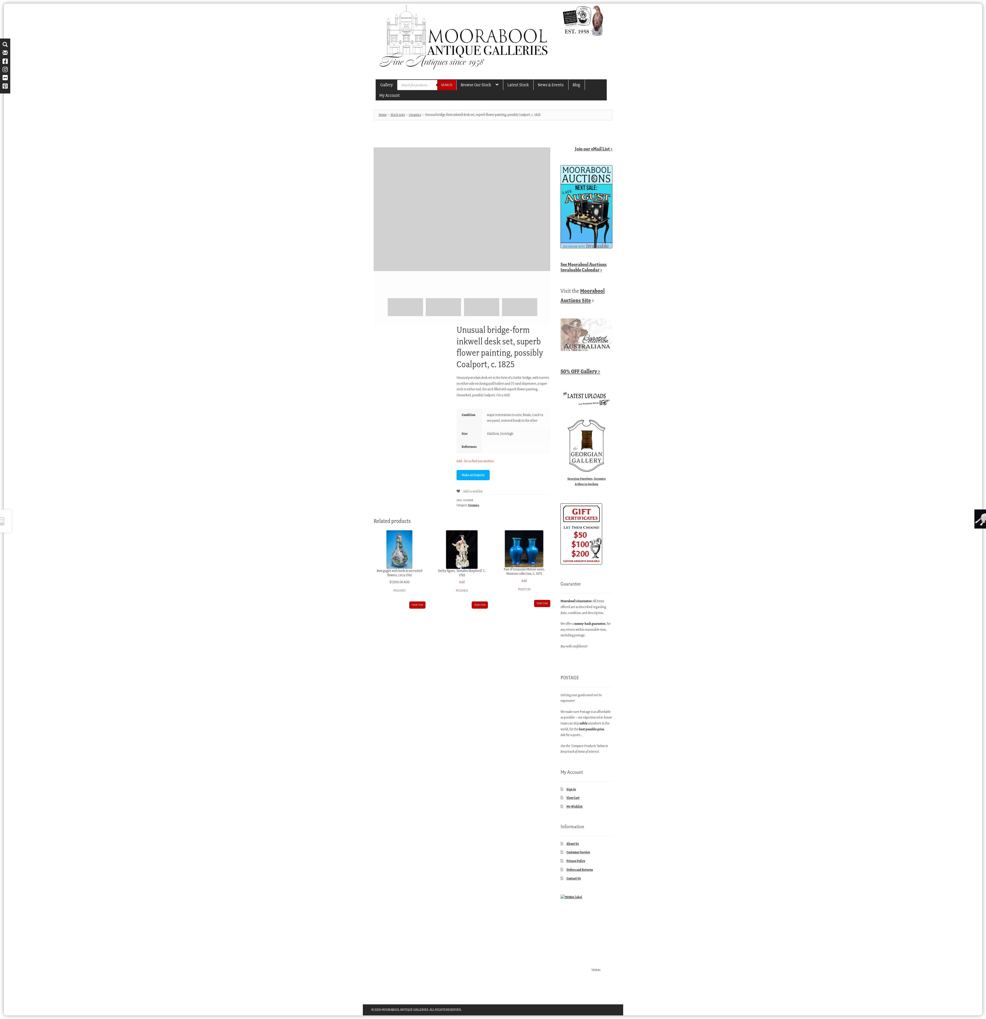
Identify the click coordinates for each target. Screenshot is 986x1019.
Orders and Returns (579, 870)
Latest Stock (518, 84)
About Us (572, 844)
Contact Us (573, 878)
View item (417, 604)
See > (584, 267)
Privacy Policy (575, 861)
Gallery (386, 84)
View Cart (573, 798)
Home (383, 115)
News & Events (551, 84)
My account (389, 95)
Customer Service (578, 852)
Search (446, 85)
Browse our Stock (476, 84)
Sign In (571, 789)
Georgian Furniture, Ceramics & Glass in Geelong (586, 481)
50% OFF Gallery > (580, 371)
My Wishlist (574, 806)
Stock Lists (398, 115)
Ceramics (415, 115)
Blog (576, 84)
